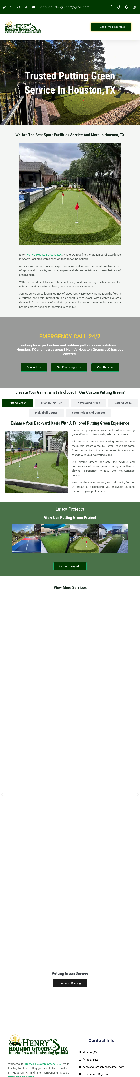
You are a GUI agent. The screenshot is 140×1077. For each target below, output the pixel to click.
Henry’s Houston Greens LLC (44, 254)
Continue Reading (70, 983)
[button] (73, 27)
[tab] (17, 403)
